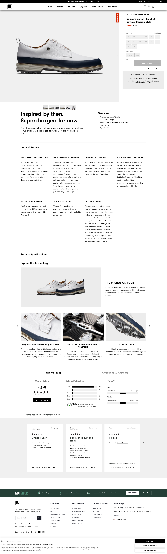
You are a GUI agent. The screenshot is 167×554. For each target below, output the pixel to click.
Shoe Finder (76, 508)
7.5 (134, 37)
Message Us (117, 515)
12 (151, 42)
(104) (135, 14)
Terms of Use (28, 544)
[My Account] (149, 6)
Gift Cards (76, 517)
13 (157, 42)
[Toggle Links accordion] (57, 503)
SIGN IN (145, 493)
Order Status (97, 508)
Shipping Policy (98, 514)
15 (134, 46)
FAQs (142, 508)
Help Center (124, 508)
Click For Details (32, 526)
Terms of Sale (55, 520)
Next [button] (117, 56)
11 (140, 42)
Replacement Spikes (57, 514)
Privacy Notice (36, 544)
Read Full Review (45, 447)
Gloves (71, 6)
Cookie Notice (48, 544)
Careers (53, 527)
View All (57, 415)
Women (60, 6)
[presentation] (52, 373)
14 (128, 46)
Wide (137, 55)
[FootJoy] (9, 6)
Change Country (122, 519)
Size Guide (157, 33)
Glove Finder (76, 514)
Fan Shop (112, 6)
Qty (127, 59)
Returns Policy (98, 517)
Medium (129, 55)
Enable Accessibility (145, 1)
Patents (53, 524)
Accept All (150, 541)
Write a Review (143, 14)
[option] (59, 56)
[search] (145, 6)
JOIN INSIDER (132, 493)
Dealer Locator (77, 520)
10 (128, 42)
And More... (115, 493)
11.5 (146, 42)
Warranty (96, 511)
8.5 (146, 37)
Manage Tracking (150, 550)
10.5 (134, 42)
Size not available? (154, 69)
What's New (97, 6)
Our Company (55, 508)
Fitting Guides (77, 524)
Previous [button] (2, 56)
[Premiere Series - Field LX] (59, 56)
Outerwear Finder (78, 511)
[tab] (153, 6)
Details (154, 78)
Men (50, 6)
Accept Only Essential (150, 545)
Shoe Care (54, 511)
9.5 (157, 37)
